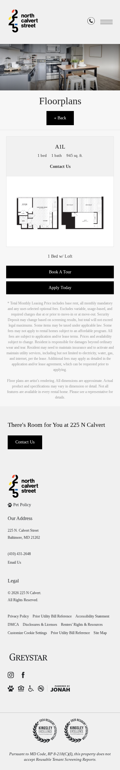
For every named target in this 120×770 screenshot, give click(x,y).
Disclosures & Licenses (40, 624)
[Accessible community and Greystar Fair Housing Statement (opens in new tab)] (31, 688)
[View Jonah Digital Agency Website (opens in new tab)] (60, 688)
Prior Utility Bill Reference (52, 616)
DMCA (13, 624)
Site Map (100, 633)
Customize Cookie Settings (27, 633)
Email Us (14, 562)
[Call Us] (91, 22)
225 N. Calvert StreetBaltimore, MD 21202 (24, 534)
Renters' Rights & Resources (82, 624)
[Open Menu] (106, 22)
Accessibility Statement (92, 616)
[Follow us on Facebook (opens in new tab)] (23, 675)
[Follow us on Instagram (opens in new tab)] (11, 675)
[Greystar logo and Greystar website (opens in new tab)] (28, 658)
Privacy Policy (18, 616)
